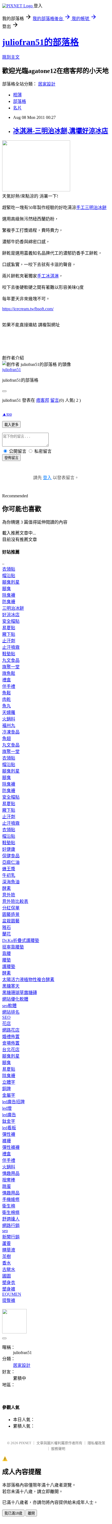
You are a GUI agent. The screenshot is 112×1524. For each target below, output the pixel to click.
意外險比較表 (15, 901)
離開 (31, 1513)
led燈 (7, 1108)
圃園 (6, 1276)
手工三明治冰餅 (91, 207)
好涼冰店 (11, 614)
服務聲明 (58, 1449)
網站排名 (11, 1012)
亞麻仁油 (11, 862)
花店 (6, 1023)
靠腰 (6, 953)
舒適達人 (11, 1219)
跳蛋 (6, 1186)
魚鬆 (6, 693)
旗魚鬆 (8, 673)
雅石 (6, 927)
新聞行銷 (11, 1237)
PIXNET (25, 1443)
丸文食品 (11, 660)
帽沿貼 (8, 575)
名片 (17, 108)
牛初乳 (8, 875)
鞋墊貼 (8, 654)
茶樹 (6, 1256)
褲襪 (6, 1141)
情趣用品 (11, 1173)
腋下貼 (8, 634)
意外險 (8, 895)
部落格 (19, 101)
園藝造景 (11, 914)
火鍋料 (8, 719)
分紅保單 (11, 908)
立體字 (8, 1082)
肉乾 (6, 699)
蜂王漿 (8, 869)
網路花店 (11, 1030)
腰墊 (6, 960)
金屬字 (8, 1095)
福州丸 (8, 725)
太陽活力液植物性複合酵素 (28, 979)
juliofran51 (11, 369)
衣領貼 (8, 569)
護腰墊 (8, 966)
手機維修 (11, 1199)
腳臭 (6, 588)
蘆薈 (6, 1243)
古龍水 (8, 1269)
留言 (54, 400)
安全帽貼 (11, 621)
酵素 (6, 888)
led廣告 (9, 1114)
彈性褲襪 (11, 1147)
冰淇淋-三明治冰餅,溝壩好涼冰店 (60, 130)
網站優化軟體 (15, 999)
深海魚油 (11, 882)
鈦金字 (8, 1121)
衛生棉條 (11, 1212)
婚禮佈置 (11, 1036)
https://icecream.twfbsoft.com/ (28, 308)
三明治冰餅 (13, 608)
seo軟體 (9, 1005)
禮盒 (6, 680)
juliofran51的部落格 (40, 42)
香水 (6, 1263)
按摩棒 (8, 1180)
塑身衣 (8, 1282)
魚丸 (6, 706)
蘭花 (6, 934)
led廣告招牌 (13, 1101)
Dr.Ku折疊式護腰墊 (20, 940)
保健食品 (11, 855)
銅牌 (6, 1088)
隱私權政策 (96, 1443)
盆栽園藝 (11, 921)
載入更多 (11, 425)
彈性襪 (8, 1134)
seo (5, 1230)
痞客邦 (42, 400)
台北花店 (11, 1049)
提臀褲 (8, 1300)
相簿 (17, 95)
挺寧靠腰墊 (13, 947)
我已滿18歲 (13, 1513)
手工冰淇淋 (48, 276)
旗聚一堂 (11, 667)
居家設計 (46, 84)
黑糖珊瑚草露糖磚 (19, 992)
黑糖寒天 (11, 986)
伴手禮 (8, 686)
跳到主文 (11, 57)
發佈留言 (11, 458)
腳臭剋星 (11, 582)
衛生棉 (8, 1206)
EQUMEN (11, 1294)
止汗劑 (8, 640)
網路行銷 (11, 1225)
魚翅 (6, 738)
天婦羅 (8, 712)
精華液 (8, 1250)
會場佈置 (11, 1043)
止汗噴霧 (11, 647)
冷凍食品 (11, 732)
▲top (7, 414)
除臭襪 (8, 595)
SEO (6, 1017)
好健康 (8, 849)
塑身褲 (8, 1289)
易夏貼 (8, 627)
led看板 (9, 1127)
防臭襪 (8, 601)
